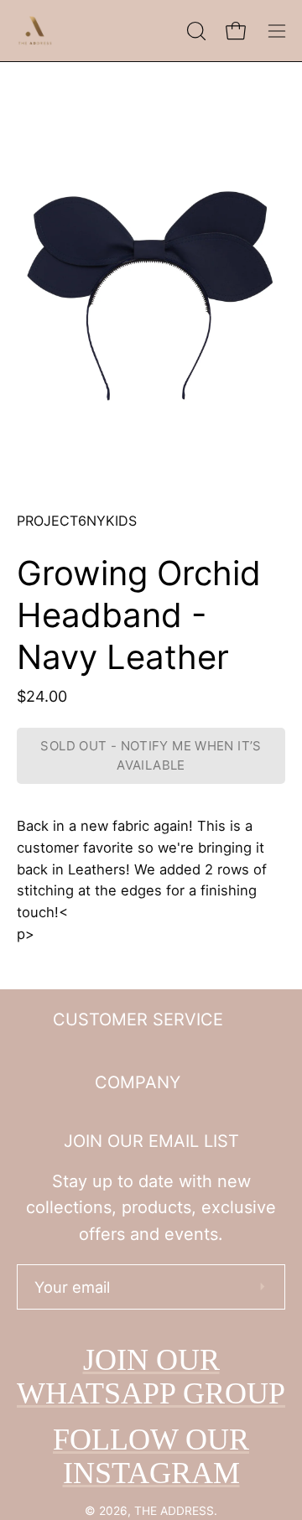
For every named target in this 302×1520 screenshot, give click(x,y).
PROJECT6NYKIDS (77, 520)
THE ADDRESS (174, 1510)
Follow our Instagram (151, 1456)
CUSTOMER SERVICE (138, 1019)
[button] (194, 31)
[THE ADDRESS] (38, 31)
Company (137, 1082)
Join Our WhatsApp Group (151, 1376)
